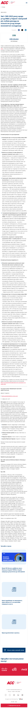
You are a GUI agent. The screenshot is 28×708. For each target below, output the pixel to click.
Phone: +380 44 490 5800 (14, 691)
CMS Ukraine (14, 39)
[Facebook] (19, 30)
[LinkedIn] (25, 30)
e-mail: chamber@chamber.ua (14, 689)
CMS (2, 48)
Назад (3, 7)
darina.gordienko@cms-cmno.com (10, 396)
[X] (22, 30)
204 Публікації (14, 41)
